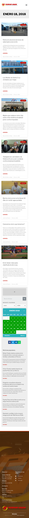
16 (11, 325)
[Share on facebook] (9, 342)
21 (4, 328)
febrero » (22, 335)
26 (21, 328)
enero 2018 (14, 311)
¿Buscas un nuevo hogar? (14, 515)
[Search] (24, 299)
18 (17, 325)
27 (24, 328)
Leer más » (5, 53)
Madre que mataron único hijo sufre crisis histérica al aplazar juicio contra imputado (13, 117)
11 (17, 321)
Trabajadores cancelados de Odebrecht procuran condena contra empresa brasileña (13, 159)
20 (24, 325)
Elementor (14, 514)
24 (14, 328)
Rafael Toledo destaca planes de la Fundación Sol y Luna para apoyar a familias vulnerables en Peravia (13, 354)
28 (4, 332)
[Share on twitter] (12, 342)
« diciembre (7, 335)
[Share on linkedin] (16, 342)
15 (7, 325)
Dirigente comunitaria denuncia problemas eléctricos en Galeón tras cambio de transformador (13, 384)
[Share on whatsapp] (19, 342)
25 (18, 328)
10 (14, 321)
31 (14, 332)
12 (21, 321)
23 (11, 328)
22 (8, 328)
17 (14, 325)
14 (4, 325)
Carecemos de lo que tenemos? (14, 224)
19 (21, 325)
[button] (26, 5)
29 (8, 332)
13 (24, 321)
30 (11, 332)
